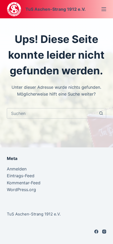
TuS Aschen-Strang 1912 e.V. (55, 9)
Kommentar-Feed (23, 182)
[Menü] (103, 9)
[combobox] (51, 113)
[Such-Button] (101, 113)
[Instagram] (104, 232)
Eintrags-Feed (20, 175)
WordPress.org (21, 189)
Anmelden (17, 168)
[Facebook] (96, 232)
